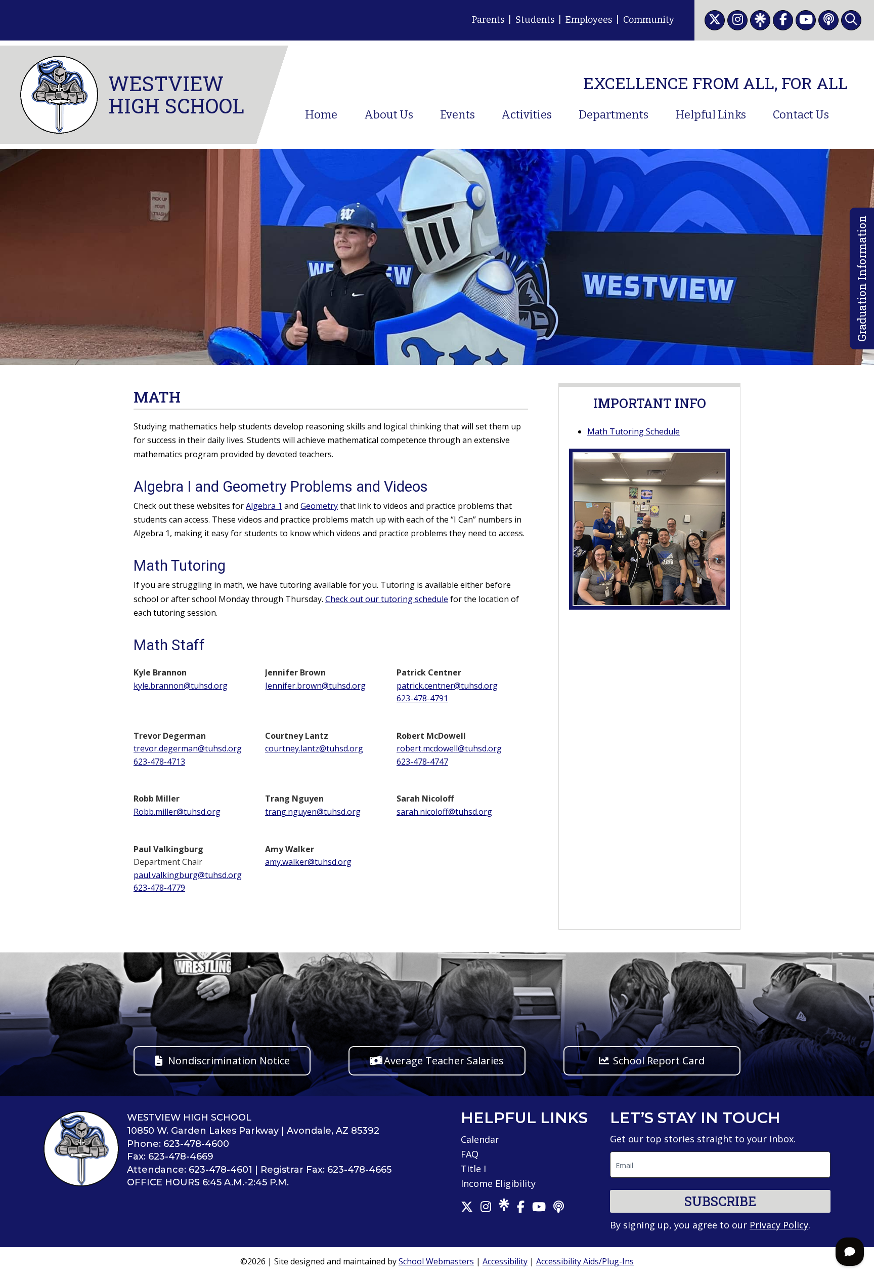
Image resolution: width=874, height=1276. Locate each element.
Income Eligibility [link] (498, 1183)
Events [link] (457, 114)
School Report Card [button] (659, 1060)
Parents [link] (488, 19)
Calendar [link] (480, 1139)
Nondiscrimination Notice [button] (229, 1060)
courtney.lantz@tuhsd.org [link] (314, 748)
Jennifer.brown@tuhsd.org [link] (315, 685)
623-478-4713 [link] (159, 761)
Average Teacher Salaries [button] (444, 1060)
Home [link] (321, 114)
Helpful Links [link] (710, 114)
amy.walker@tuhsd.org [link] (308, 861)
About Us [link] (388, 114)
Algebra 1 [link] (264, 505)
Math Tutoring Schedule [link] (633, 431)
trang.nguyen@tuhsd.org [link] (313, 811)
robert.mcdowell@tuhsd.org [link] (449, 748)
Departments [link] (613, 114)
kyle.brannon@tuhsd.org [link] (181, 685)
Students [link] (534, 19)
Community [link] (648, 19)
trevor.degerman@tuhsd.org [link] (188, 748)
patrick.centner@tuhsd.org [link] (447, 685)
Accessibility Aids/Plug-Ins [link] (585, 1261)
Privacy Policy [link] (779, 1225)
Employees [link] (588, 19)
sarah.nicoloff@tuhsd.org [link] (444, 811)
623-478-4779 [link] (159, 887)
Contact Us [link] (801, 114)
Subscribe (720, 1201)
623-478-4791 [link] (422, 698)
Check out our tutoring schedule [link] (386, 599)
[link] (715, 20)
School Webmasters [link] (436, 1261)
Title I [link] (473, 1169)
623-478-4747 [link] (422, 761)
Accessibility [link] (505, 1261)
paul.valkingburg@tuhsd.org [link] (188, 875)
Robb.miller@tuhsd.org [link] (177, 811)
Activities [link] (526, 114)
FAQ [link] (469, 1154)
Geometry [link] (319, 505)
